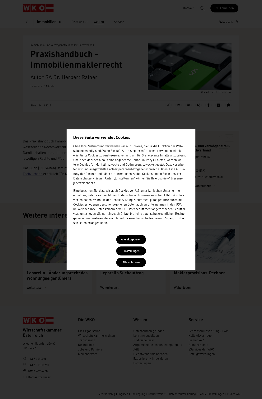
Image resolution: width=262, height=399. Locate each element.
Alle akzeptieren (131, 239)
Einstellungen (131, 251)
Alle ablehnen (131, 262)
